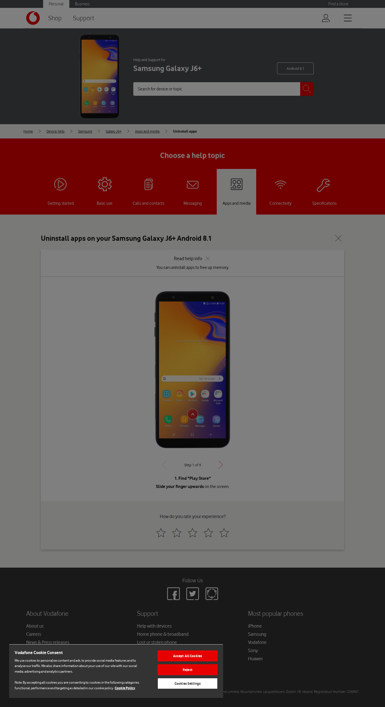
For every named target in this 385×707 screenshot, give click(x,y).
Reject (188, 670)
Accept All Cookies (187, 656)
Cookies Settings (187, 683)
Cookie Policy (125, 688)
